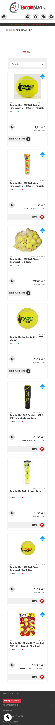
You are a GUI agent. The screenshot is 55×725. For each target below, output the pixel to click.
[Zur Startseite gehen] (27, 7)
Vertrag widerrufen (11, 701)
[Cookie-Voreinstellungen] (8, 717)
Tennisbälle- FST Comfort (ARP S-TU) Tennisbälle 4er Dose (27, 416)
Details (35, 217)
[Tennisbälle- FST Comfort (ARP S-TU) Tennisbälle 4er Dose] (27, 396)
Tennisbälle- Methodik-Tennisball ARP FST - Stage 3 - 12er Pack (27, 644)
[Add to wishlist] (12, 127)
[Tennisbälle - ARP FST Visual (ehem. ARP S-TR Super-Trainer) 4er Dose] (27, 164)
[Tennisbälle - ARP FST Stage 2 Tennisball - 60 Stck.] (27, 240)
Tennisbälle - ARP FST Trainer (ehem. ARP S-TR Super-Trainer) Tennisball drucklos (26, 106)
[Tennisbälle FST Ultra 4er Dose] (27, 472)
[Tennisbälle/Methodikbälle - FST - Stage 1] (27, 318)
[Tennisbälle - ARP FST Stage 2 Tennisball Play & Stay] (27, 548)
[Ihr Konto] (43, 17)
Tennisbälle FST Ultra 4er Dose (26, 491)
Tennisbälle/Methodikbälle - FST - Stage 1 (27, 338)
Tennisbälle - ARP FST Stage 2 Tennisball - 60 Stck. (25, 260)
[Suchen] (27, 17)
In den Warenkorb (17, 139)
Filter (29, 52)
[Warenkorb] (51, 17)
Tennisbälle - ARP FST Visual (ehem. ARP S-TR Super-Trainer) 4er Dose (26, 184)
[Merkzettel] (35, 17)
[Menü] (4, 17)
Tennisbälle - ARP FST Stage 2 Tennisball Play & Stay (25, 568)
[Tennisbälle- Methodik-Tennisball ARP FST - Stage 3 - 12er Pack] (27, 624)
